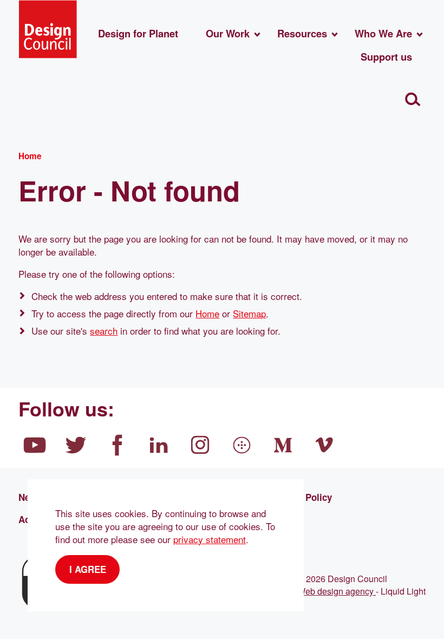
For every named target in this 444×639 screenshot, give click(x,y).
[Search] (413, 99)
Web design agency (336, 590)
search (103, 330)
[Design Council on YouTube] (34, 445)
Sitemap (249, 313)
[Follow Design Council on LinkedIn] (159, 445)
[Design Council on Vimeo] (325, 445)
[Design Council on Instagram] (200, 445)
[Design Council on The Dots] (242, 445)
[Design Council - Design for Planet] (47, 29)
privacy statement (209, 539)
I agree (87, 569)
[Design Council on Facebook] (117, 445)
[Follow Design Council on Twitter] (76, 445)
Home (207, 313)
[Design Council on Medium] (283, 445)
